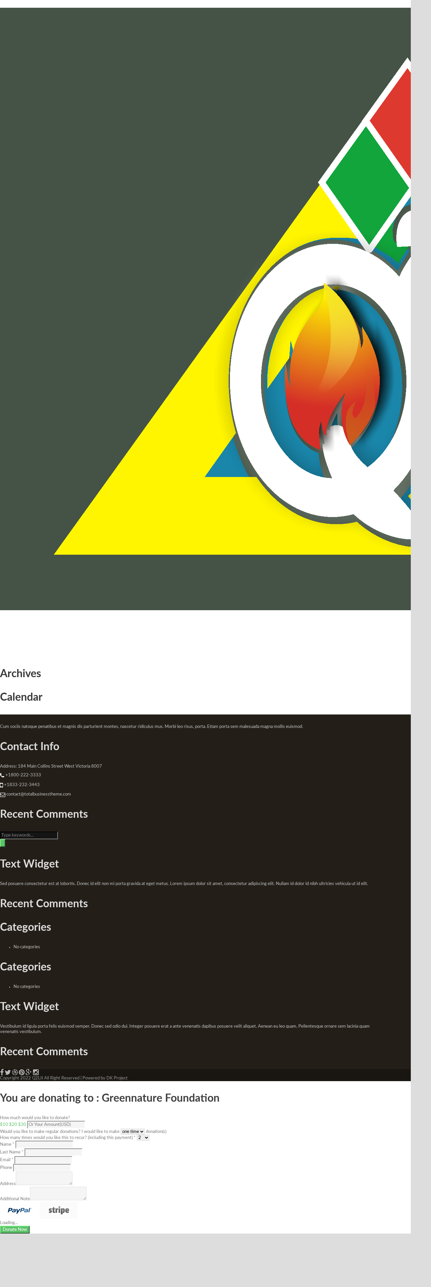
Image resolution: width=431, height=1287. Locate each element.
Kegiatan (51, 628)
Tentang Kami (15, 628)
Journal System (123, 628)
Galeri (153, 628)
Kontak (199, 628)
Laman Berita (86, 628)
